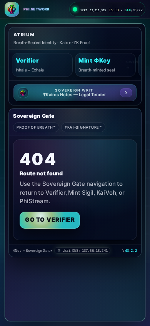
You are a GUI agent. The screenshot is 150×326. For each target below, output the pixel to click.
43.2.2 (131, 250)
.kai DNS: (85, 250)
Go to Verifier (50, 219)
